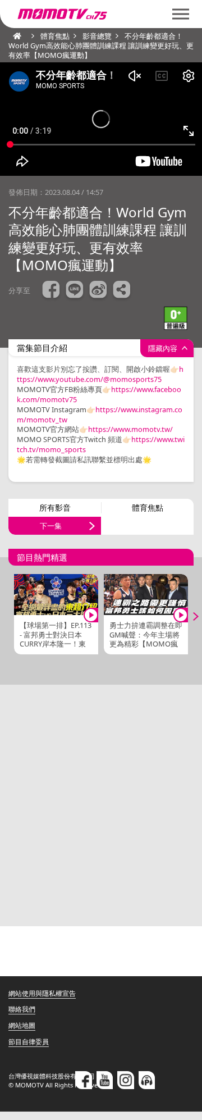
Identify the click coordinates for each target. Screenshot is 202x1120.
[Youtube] (105, 1080)
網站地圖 (21, 1025)
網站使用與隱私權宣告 (42, 993)
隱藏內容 (162, 348)
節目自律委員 (28, 1041)
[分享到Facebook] (51, 291)
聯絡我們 (21, 1009)
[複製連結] (122, 291)
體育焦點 (147, 507)
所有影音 (55, 507)
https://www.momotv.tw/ (130, 429)
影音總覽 (97, 36)
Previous (14, 617)
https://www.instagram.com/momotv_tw (99, 414)
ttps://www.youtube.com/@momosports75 (89, 379)
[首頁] (14, 35)
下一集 (51, 526)
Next (188, 617)
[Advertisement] (101, 805)
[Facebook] (83, 1080)
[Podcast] (147, 1080)
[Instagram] (125, 1080)
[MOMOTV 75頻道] (101, 14)
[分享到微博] (98, 291)
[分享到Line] (74, 291)
